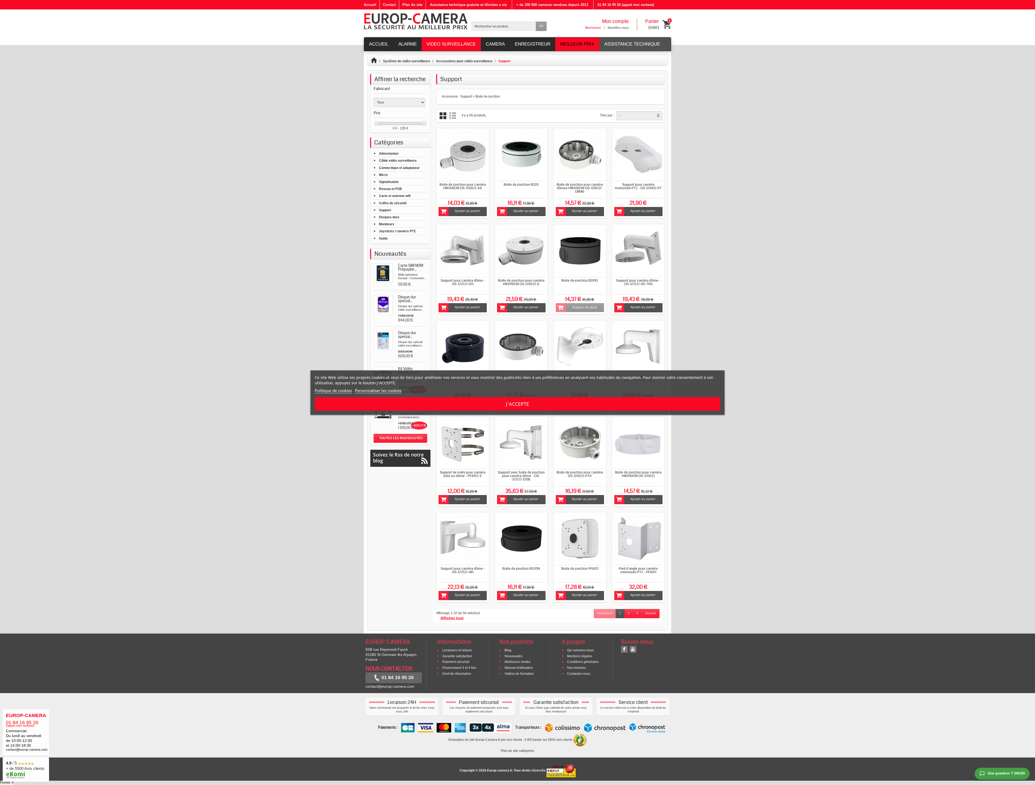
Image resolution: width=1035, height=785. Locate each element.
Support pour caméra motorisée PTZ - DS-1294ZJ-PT (638, 186)
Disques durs (389, 217)
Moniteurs (386, 224)
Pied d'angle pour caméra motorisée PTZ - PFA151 (638, 570)
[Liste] (452, 115)
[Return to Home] (376, 61)
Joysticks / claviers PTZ (397, 231)
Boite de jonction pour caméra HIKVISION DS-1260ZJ (638, 474)
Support (385, 210)
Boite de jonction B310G (579, 280)
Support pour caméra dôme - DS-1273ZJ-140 (463, 570)
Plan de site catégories (517, 751)
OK (541, 26)
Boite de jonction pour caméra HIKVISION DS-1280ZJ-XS (463, 186)
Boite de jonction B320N (521, 568)
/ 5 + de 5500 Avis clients (25, 766)
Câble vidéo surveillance (398, 160)
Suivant (650, 613)
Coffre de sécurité (393, 203)
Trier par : (607, 115)
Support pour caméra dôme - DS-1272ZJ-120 (463, 282)
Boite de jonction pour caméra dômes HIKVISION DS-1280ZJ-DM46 (580, 188)
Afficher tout (452, 618)
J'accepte (517, 403)
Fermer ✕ (7, 782)
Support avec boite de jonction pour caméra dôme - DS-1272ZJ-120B (521, 476)
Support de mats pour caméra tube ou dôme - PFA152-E (462, 474)
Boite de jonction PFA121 (579, 568)
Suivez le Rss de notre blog (398, 457)
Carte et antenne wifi (394, 196)
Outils (383, 238)
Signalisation (389, 182)
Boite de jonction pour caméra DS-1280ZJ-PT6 (580, 474)
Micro (383, 175)
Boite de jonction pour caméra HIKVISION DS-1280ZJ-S (521, 282)
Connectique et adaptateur (399, 168)
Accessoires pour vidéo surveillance (464, 61)
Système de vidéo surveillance (406, 61)
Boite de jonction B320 (521, 184)
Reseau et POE (390, 189)
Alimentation (388, 153)
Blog (508, 650)
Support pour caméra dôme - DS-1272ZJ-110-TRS (638, 282)
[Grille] (443, 115)
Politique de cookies (333, 390)
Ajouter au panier (467, 211)
